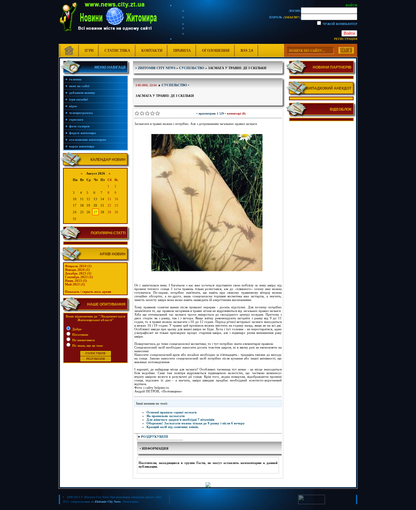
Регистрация (345, 39)
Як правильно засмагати (165, 416)
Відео (73, 106)
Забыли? (291, 17)
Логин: (295, 11)
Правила (182, 50)
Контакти (151, 50)
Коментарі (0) (236, 113)
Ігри (89, 50)
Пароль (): (285, 17)
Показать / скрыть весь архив (88, 291)
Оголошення (216, 50)
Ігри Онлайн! (78, 99)
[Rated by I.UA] (311, 503)
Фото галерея (79, 126)
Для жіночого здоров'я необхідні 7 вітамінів (180, 419)
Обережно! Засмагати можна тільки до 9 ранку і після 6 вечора (195, 423)
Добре (76, 329)
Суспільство (174, 85)
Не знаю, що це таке (87, 345)
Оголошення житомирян (87, 139)
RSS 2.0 (247, 50)
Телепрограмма (81, 113)
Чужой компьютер (339, 24)
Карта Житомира (81, 146)
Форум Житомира (82, 133)
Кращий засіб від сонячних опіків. (172, 427)
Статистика (117, 50)
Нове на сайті (79, 86)
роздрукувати (154, 436)
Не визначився (83, 340)
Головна (75, 79)
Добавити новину (82, 92)
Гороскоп (76, 119)
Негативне (79, 334)
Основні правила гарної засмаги (171, 412)
